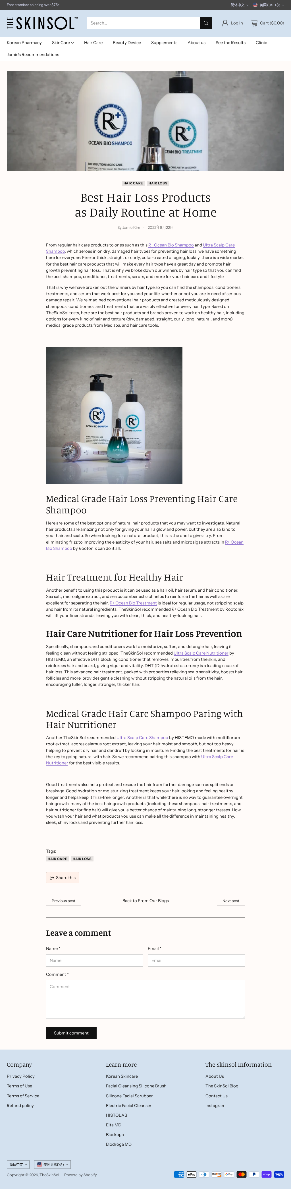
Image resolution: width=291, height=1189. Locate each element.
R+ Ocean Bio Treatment (133, 603)
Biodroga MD (119, 1144)
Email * (154, 948)
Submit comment (71, 1033)
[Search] (206, 23)
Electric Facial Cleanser (128, 1105)
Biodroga (115, 1134)
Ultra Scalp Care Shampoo (142, 737)
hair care (133, 183)
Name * (53, 948)
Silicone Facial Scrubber (129, 1096)
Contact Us (216, 1096)
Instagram (215, 1105)
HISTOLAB (116, 1115)
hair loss (158, 183)
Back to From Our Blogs (145, 900)
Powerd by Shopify (80, 1174)
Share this (66, 877)
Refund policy (20, 1105)
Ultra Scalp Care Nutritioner (201, 653)
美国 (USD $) (270, 5)
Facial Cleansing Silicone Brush (136, 1086)
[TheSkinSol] (42, 23)
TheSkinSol (49, 1174)
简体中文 (237, 5)
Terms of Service (23, 1096)
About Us (214, 1076)
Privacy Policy (21, 1076)
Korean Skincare (122, 1076)
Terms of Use (19, 1086)
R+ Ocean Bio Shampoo (171, 245)
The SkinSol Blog (221, 1086)
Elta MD (113, 1125)
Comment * (57, 974)
